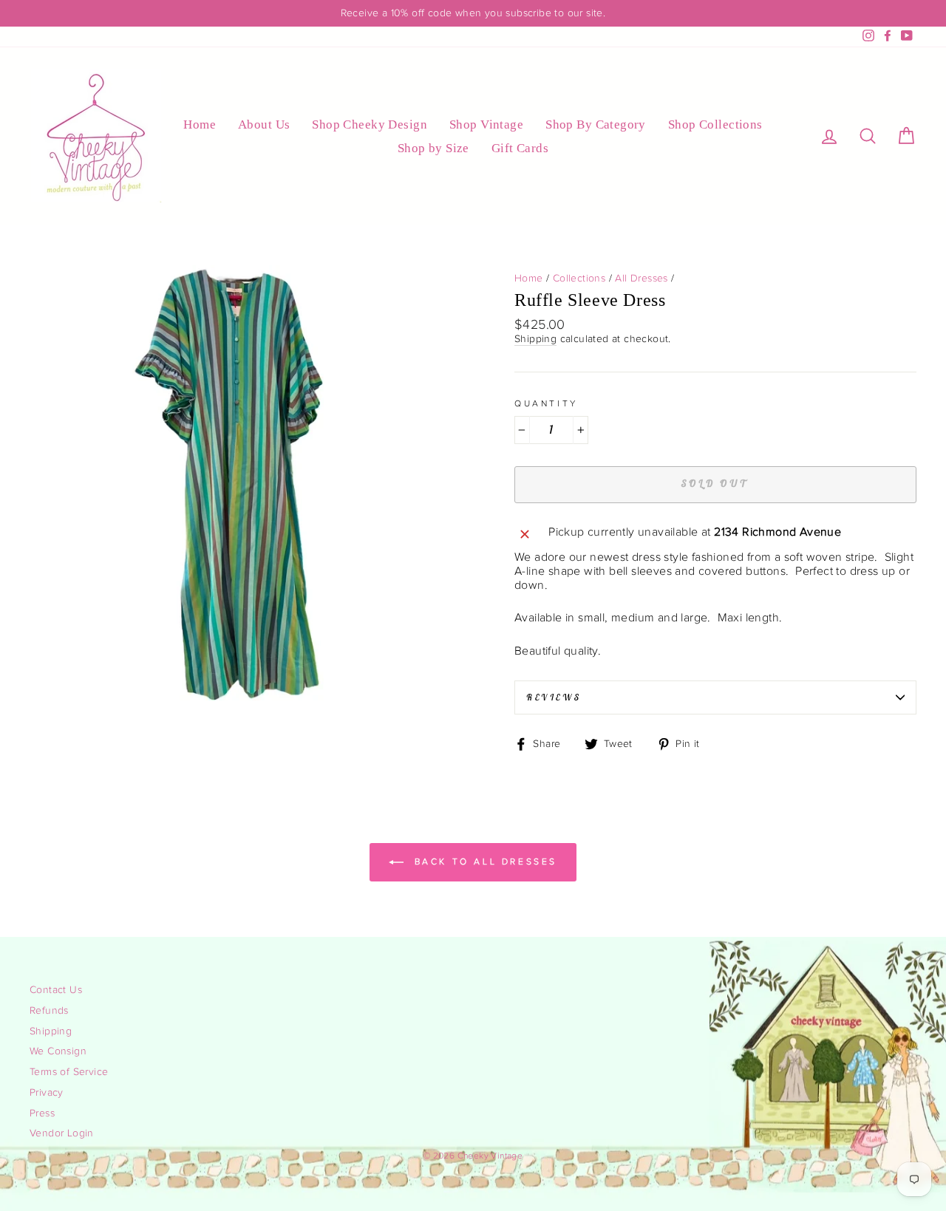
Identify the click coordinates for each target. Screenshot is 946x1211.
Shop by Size (433, 148)
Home (199, 124)
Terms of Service (69, 1072)
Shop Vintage (486, 124)
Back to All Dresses (483, 861)
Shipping (535, 339)
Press (42, 1113)
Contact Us (56, 990)
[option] (473, 13)
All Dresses (641, 278)
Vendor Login (62, 1133)
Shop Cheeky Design (369, 124)
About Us (264, 124)
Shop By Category (595, 124)
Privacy (47, 1093)
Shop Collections (715, 124)
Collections (579, 278)
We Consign (58, 1051)
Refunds (49, 1011)
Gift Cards (519, 148)
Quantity (546, 403)
